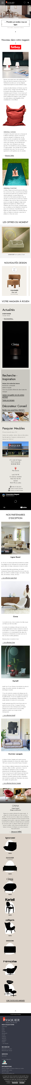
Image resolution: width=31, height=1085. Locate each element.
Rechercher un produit (7, 1049)
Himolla (3, 1035)
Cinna (3, 1028)
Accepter (21, 1082)
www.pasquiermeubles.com (8, 1073)
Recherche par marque (7, 1050)
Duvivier (3, 1031)
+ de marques (5, 1043)
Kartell (3, 1030)
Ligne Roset (4, 1026)
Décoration (4, 1056)
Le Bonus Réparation (6, 1059)
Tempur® (4, 1038)
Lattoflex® (4, 1040)
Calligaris (4, 1037)
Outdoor (4, 1042)
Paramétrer (15, 1082)
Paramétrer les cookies (7, 1070)
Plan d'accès (15, 471)
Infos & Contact (5, 1072)
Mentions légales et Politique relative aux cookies (13, 1068)
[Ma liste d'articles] (25, 2)
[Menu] (2, 2)
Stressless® (4, 1033)
